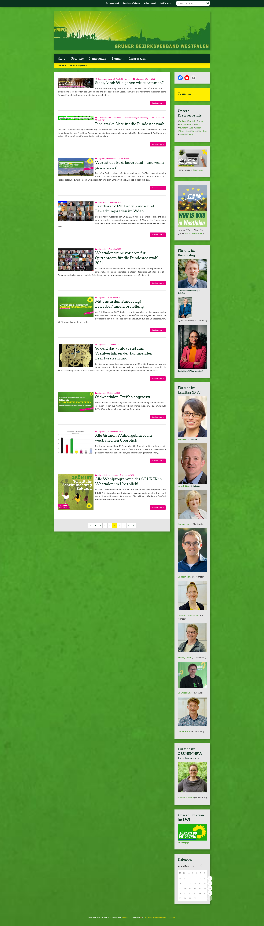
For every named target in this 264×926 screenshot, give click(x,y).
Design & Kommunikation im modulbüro (160, 917)
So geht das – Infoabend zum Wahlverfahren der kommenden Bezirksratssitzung (123, 353)
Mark (197, 124)
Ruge (129, 79)
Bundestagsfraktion (131, 3)
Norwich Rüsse (183, 486)
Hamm (201, 121)
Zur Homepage (183, 842)
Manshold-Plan (121, 79)
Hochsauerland (186, 124)
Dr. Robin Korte (185, 576)
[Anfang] (91, 525)
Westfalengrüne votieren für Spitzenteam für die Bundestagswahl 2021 (126, 258)
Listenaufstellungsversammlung (136, 117)
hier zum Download (194, 233)
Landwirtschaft (109, 79)
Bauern (100, 79)
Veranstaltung (111, 159)
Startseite (62, 65)
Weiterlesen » (158, 103)
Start (61, 58)
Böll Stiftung (165, 3)
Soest (194, 131)
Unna (181, 134)
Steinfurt (202, 131)
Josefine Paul (183, 439)
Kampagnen (97, 58)
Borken (182, 121)
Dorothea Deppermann (188, 615)
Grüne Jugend (150, 3)
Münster (183, 127)
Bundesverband (112, 3)
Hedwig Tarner (184, 657)
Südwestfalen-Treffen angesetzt (122, 397)
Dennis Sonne (184, 731)
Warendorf (190, 134)
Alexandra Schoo (186, 797)
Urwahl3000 (126, 917)
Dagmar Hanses (185, 524)
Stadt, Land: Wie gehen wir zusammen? (129, 83)
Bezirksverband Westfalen (110, 117)
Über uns (77, 58)
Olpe (191, 127)
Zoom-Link (198, 169)
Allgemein (140, 79)
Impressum (137, 58)
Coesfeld (192, 121)
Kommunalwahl (112, 475)
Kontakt (117, 58)
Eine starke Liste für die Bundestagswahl (130, 124)
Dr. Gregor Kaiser (185, 692)
